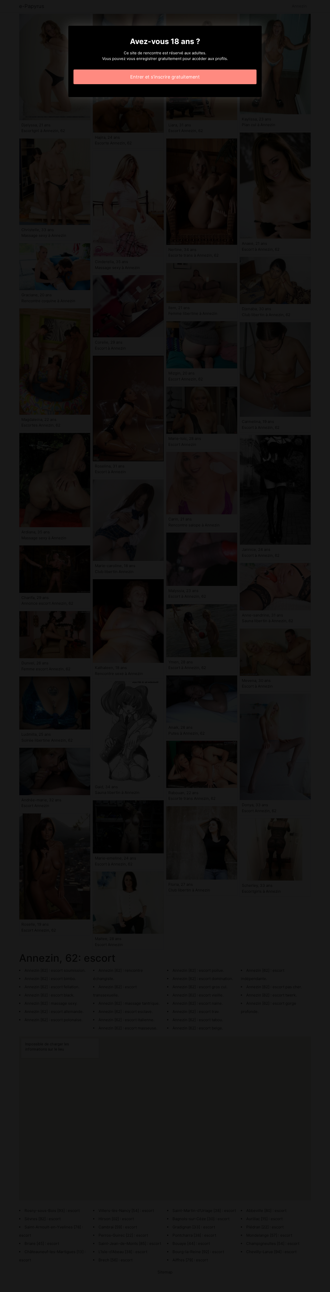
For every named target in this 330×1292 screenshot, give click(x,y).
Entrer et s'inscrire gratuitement (165, 77)
